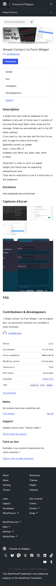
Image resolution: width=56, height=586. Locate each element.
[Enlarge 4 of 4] (49, 240)
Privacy (6, 489)
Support (9, 100)
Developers (8, 508)
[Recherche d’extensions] (31, 22)
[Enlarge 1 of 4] (23, 209)
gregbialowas (13, 54)
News (5, 480)
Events (32, 503)
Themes (33, 480)
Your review (8, 413)
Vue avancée (9, 393)
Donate (34, 508)
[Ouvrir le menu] (51, 4)
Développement (13, 93)
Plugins (32, 485)
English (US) (47, 379)
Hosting (6, 485)
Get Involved (35, 498)
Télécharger (10, 61)
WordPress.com (12, 522)
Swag (33, 513)
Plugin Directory (10, 12)
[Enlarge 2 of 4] (49, 209)
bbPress (8, 531)
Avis (8, 79)
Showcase (34, 475)
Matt (6, 526)
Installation (11, 86)
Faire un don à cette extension (18, 458)
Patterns (33, 489)
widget (49, 385)
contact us (34, 385)
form (42, 385)
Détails (9, 71)
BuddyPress (10, 536)
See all (50, 413)
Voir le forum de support (15, 434)
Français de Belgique (19, 548)
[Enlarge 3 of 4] (23, 226)
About (6, 475)
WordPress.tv (11, 513)
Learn (5, 498)
